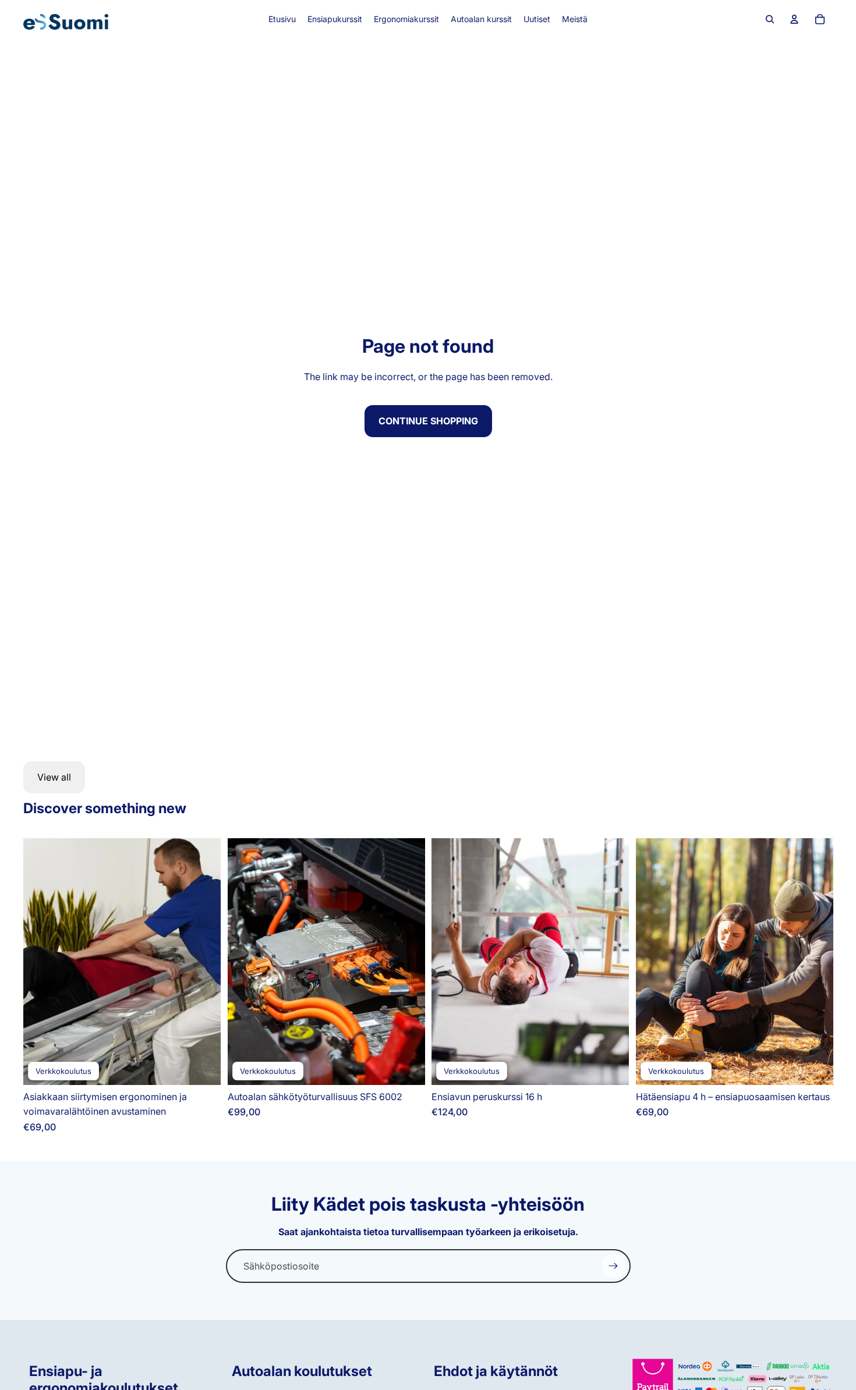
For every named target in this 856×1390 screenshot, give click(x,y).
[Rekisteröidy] (613, 1266)
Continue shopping (428, 421)
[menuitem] (282, 19)
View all (54, 777)
